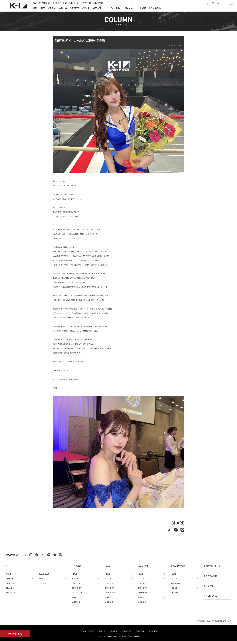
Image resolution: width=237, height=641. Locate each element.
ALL (34, 3)
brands (10, 588)
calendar (44, 574)
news (8, 574)
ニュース (63, 8)
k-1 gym (208, 586)
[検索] (207, 3)
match (9, 578)
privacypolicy (87, 631)
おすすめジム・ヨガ (203, 621)
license (43, 583)
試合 (35, 8)
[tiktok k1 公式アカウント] (42, 554)
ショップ (52, 8)
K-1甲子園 (87, 3)
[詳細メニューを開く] (231, 6)
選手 (42, 8)
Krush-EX (63, 3)
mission (153, 631)
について (129, 8)
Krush (55, 3)
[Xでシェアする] (169, 529)
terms (102, 631)
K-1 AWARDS (98, 3)
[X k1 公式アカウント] (24, 554)
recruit (127, 631)
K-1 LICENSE (155, 8)
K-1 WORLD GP (44, 3)
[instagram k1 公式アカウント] (30, 554)
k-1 (212, 566)
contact (114, 631)
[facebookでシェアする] (176, 529)
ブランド (86, 8)
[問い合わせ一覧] (213, 3)
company (140, 631)
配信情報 (74, 8)
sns (118, 8)
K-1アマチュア (74, 3)
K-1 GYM (142, 8)
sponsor (10, 592)
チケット (15, 633)
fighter (10, 583)
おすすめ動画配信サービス (221, 621)
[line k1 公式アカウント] (48, 554)
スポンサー (98, 8)
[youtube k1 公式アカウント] (54, 554)
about (42, 578)
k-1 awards (210, 576)
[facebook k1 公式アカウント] (36, 554)
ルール (110, 8)
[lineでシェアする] (182, 529)
